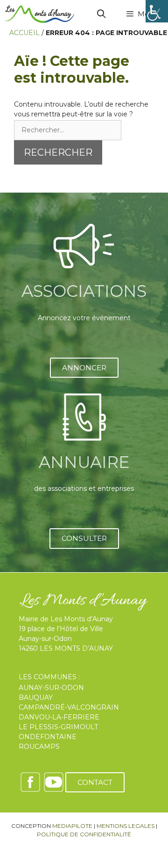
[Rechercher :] (67, 130)
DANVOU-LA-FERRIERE (59, 717)
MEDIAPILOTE (72, 825)
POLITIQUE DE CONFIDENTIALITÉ (84, 834)
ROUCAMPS (39, 746)
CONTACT (94, 782)
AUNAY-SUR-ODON (51, 687)
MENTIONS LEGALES (125, 825)
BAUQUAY (36, 697)
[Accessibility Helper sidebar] (157, 11)
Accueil (24, 33)
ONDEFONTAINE (48, 737)
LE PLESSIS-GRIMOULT (58, 727)
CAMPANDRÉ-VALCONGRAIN (69, 707)
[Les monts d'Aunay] (40, 14)
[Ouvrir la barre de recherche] (101, 14)
